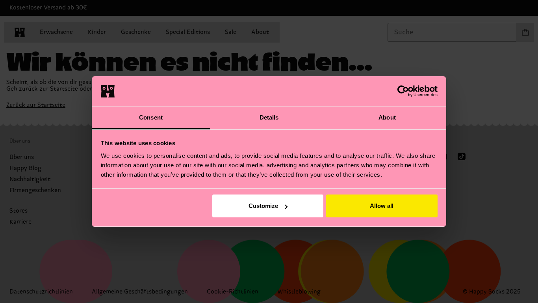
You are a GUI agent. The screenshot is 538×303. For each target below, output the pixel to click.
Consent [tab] (151, 117)
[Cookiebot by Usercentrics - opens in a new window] (403, 91)
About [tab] (387, 117)
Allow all (381, 205)
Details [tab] (269, 117)
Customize (263, 205)
